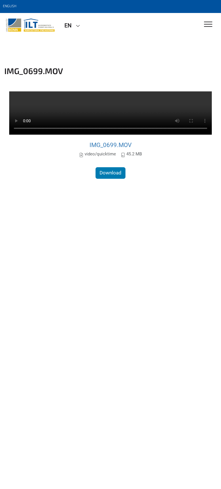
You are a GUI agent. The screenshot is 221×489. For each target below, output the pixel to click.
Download (110, 173)
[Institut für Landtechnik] (30, 25)
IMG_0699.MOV (110, 144)
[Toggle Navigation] (208, 25)
